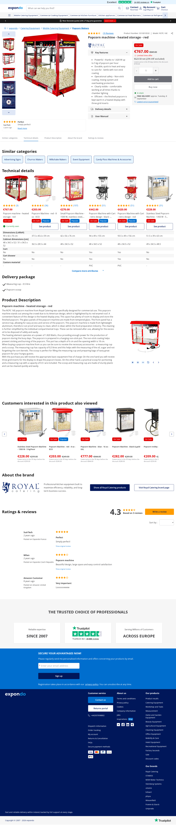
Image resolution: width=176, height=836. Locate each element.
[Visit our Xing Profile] (132, 725)
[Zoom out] (143, 362)
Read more (22, 128)
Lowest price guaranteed (147, 101)
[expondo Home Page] (5, 28)
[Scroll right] (171, 21)
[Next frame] (158, 362)
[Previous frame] (153, 362)
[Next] (8, 112)
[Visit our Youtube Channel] (118, 725)
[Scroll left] (5, 21)
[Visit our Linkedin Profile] (127, 725)
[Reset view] (148, 362)
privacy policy (91, 684)
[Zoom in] (137, 362)
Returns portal (101, 708)
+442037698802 (97, 715)
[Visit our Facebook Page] (123, 725)
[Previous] (8, 34)
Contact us (100, 699)
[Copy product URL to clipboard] (172, 33)
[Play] (132, 362)
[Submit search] (119, 8)
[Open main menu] (9, 15)
